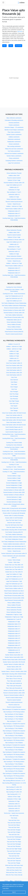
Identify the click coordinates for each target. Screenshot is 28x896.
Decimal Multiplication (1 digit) (14, 483)
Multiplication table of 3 (14, 211)
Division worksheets (14, 144)
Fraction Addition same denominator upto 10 (14, 546)
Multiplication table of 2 (14, 213)
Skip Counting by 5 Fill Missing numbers (14, 747)
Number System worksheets (14, 134)
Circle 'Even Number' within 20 (14, 363)
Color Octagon (14, 387)
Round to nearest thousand (14, 707)
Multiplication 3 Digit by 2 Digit (14, 614)
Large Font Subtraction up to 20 (14, 298)
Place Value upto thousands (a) (14, 688)
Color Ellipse (14, 382)
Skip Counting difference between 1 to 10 (14, 780)
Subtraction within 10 (14, 194)
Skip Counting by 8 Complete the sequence (14, 766)
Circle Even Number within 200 (14, 365)
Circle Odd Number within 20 (14, 370)
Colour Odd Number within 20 (14, 422)
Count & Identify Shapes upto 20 (14, 429)
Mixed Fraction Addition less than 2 (14, 586)
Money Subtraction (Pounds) (14, 173)
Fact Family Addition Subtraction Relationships (14, 305)
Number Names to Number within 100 (14, 664)
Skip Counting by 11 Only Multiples (14, 716)
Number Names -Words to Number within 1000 (14, 671)
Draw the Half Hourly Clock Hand (14, 525)
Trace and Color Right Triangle (14, 849)
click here (20, 31)
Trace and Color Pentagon (14, 839)
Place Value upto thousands (14, 686)
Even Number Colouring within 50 (14, 532)
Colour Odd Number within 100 (14, 417)
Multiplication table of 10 (14, 624)
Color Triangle (14, 410)
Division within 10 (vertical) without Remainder (14, 511)
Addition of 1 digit (14, 351)
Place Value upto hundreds (14, 681)
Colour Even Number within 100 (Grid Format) (14, 413)
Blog (11, 881)
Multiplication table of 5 (14, 636)
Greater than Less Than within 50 (14, 572)
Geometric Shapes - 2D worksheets (14, 127)
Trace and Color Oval (14, 834)
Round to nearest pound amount (14, 201)
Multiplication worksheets (14, 141)
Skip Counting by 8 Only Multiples (14, 771)
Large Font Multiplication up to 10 (14, 296)
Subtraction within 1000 (14, 806)
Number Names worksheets (14, 156)
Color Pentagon (14, 391)
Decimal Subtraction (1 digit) (14, 497)
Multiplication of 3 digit (14, 621)
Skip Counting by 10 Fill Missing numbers (14, 712)
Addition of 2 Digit (14, 197)
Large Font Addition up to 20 (14, 185)
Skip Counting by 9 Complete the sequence (14, 773)
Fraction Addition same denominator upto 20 (14, 549)
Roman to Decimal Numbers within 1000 (14, 693)
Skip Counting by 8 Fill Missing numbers (14, 769)
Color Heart (14, 384)
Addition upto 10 (14, 187)
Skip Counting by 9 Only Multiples (14, 778)
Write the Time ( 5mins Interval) (14, 875)
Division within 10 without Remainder (14, 515)
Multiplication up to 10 (14, 650)
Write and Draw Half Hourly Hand (14, 865)
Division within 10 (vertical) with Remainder (14, 513)
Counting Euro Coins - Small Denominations (14, 293)
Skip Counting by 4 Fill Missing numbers (14, 740)
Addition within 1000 (14, 175)
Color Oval (14, 389)
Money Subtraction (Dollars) (14, 199)
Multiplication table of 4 (14, 216)
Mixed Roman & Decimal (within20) (14, 331)
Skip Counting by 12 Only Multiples (14, 719)
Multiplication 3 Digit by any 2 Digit (14, 617)
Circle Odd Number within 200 (14, 372)
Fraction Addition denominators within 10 (14, 544)
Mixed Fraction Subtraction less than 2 (14, 591)
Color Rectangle (14, 396)
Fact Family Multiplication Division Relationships (14, 303)
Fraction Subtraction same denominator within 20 (14, 553)
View (10, 45)
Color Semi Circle (14, 403)
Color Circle (14, 377)
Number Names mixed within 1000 (14, 657)
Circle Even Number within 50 (14, 368)
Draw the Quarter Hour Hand (14, 527)
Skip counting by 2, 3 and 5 (14, 192)
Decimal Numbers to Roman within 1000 (14, 310)
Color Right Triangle (14, 401)
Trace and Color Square (14, 853)
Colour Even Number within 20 (14, 415)
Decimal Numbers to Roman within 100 (14, 182)
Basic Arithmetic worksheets (14, 118)
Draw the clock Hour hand (14, 522)
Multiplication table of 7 (14, 640)
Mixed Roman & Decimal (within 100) (14, 317)
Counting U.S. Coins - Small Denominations (14, 469)
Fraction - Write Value (14, 562)
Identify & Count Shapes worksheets (14, 130)
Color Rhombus (14, 399)
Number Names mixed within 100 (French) (14, 662)
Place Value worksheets (14, 132)
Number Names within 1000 (14, 669)
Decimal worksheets (14, 122)
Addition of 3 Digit (14, 356)
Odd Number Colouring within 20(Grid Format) (14, 674)
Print (4, 45)
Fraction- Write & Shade (14, 560)
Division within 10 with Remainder (14, 518)
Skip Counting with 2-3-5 (14, 794)
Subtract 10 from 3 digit (14, 180)
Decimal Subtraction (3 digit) (14, 502)
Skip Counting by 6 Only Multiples (14, 757)
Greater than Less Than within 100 (14, 565)
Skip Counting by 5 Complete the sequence (14, 745)
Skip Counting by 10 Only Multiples (14, 714)
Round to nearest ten (14, 705)
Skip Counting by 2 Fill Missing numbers (14, 726)
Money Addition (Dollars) (14, 327)
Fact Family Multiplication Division (14, 539)
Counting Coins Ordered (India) (14, 329)
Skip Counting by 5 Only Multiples (14, 750)
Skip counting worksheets (14, 146)
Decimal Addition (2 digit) (14, 478)
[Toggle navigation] (3, 2)
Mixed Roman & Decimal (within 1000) (14, 598)
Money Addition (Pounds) (14, 324)
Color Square (14, 406)
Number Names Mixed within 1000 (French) (14, 659)
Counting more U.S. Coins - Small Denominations (14, 462)
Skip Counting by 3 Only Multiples (14, 735)
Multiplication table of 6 (14, 638)
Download (18, 45)
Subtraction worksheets (14, 139)
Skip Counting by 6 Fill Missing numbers (14, 754)
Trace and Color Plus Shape (14, 841)
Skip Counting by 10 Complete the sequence (14, 709)
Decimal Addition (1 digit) (14, 476)
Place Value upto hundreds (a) (14, 683)
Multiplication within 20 (14, 652)
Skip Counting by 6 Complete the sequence (14, 752)
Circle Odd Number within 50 (14, 375)
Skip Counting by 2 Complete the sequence (14, 723)
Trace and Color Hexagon (14, 830)
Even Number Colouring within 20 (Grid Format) (14, 530)
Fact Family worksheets (14, 151)
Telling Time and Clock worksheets (14, 149)
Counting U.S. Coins (14, 464)
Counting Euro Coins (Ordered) (14, 287)
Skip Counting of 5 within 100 (14, 792)
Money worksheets (14, 158)
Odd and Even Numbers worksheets (14, 153)
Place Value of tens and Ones (14, 676)
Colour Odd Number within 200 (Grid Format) (14, 425)
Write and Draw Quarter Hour (14, 870)
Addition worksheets (14, 137)
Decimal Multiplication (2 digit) (14, 485)
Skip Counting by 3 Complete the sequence (14, 731)
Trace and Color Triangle (14, 863)
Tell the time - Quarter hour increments (14, 813)
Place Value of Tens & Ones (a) (14, 678)
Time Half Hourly (14, 815)
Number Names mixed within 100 (14, 655)
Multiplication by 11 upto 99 (14, 619)
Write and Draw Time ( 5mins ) (14, 872)
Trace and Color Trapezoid (14, 860)
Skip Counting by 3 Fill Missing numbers (14, 733)
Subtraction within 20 (14, 808)
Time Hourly (14, 818)
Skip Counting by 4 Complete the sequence (14, 738)
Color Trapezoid (14, 408)
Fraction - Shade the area (14, 204)
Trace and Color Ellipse (14, 825)
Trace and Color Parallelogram (14, 837)
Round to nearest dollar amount (14, 697)
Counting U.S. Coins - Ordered (14, 467)
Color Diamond (14, 380)
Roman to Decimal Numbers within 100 (14, 690)
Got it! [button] (14, 892)
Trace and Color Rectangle (14, 844)
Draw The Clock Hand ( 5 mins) (14, 520)
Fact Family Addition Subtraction (14, 315)
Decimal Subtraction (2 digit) (14, 499)
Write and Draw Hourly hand (14, 868)
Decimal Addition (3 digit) (14, 480)
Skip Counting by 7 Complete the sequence (14, 759)
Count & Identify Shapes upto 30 (14, 432)
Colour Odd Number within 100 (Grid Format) (14, 420)
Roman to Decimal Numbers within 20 (14, 308)
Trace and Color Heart (14, 827)
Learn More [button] (6, 888)
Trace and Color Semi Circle (14, 851)
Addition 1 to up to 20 (14, 344)
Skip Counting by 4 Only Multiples (14, 742)
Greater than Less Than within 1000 (14, 567)
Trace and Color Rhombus (14, 846)
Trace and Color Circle (14, 820)
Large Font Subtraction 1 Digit (14, 581)
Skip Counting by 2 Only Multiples (14, 728)
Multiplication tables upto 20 (14, 320)
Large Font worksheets (14, 163)
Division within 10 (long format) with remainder (14, 508)
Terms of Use (18, 881)
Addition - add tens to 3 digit (14, 349)
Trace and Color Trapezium (14, 858)
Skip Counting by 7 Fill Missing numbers (14, 761)
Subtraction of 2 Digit (14, 190)
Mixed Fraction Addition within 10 (14, 209)
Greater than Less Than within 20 (14, 569)
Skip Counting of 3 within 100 (14, 789)
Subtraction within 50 (14, 811)
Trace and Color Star (14, 856)
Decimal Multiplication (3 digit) (14, 487)
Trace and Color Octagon (14, 832)
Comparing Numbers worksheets (14, 160)
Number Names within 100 (14, 667)
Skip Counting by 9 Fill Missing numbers (14, 776)
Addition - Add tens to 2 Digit (14, 206)
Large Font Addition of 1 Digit (14, 574)
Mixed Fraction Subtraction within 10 (14, 593)
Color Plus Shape (14, 394)
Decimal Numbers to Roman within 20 (14, 495)
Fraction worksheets (14, 125)
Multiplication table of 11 (14, 626)
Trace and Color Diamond (14, 823)
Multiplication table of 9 (14, 645)
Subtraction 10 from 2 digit (14, 799)
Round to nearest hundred (14, 178)
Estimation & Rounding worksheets (14, 120)
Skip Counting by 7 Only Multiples (14, 764)
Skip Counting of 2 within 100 (14, 787)
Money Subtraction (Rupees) (14, 612)
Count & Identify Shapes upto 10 (14, 427)
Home (6, 881)
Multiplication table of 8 (14, 643)
